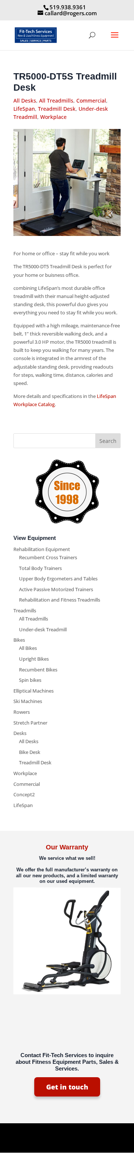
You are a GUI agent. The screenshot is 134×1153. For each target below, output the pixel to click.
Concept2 (24, 794)
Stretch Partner (30, 722)
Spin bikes (30, 680)
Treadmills (24, 610)
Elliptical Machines (33, 690)
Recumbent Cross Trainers (48, 557)
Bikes (19, 640)
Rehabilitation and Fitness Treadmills (59, 599)
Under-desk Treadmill (43, 629)
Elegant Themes (65, 1134)
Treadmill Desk (57, 108)
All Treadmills (56, 100)
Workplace (53, 116)
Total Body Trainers (40, 568)
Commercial (91, 100)
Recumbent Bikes (38, 669)
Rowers (21, 712)
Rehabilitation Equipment (41, 549)
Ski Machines (27, 701)
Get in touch (67, 1086)
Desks (19, 733)
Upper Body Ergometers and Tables (58, 578)
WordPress (67, 1143)
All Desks (24, 100)
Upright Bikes (34, 658)
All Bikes (28, 648)
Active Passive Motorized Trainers (56, 589)
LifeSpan (24, 108)
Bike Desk (29, 752)
